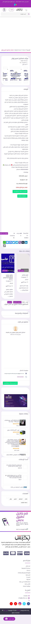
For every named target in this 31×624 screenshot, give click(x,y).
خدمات (24, 50)
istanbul (26, 596)
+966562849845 (22, 196)
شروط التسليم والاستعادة (24, 573)
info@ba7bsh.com (23, 598)
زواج (11, 499)
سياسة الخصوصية (26, 568)
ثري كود (5, 610)
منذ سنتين (24, 64)
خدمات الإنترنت (17, 50)
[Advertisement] (15, 31)
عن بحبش (28, 566)
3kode (18, 610)
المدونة (28, 579)
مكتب (26, 499)
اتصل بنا (28, 577)
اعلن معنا (28, 575)
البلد (12, 10)
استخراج (20, 499)
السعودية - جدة (23, 62)
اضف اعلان (11, 619)
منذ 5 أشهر (24, 282)
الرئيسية (28, 50)
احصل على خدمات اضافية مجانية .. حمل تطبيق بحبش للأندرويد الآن (15, 2)
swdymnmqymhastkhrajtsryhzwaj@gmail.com (14, 373)
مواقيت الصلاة (26, 586)
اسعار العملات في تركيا (24, 582)
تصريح (15, 499)
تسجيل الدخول (17, 302)
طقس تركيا (27, 584)
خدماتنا (28, 570)
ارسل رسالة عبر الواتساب (19, 191)
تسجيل (9, 302)
